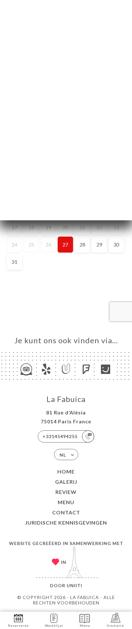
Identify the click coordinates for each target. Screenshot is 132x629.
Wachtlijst (54, 625)
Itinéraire (115, 625)
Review (66, 492)
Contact (66, 512)
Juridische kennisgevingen (66, 522)
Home (66, 471)
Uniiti (74, 585)
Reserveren (18, 625)
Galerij (66, 482)
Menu (66, 502)
